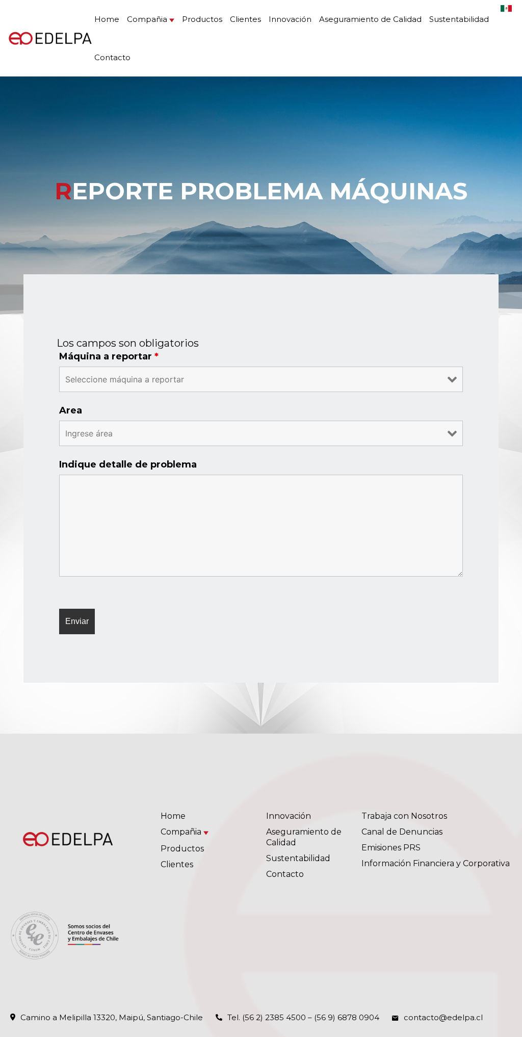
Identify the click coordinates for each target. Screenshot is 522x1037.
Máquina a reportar (109, 356)
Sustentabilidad (459, 19)
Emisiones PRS (391, 847)
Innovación (290, 19)
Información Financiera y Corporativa (435, 863)
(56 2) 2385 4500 (274, 1017)
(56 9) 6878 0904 (346, 1017)
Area (70, 410)
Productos (202, 19)
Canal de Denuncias (401, 832)
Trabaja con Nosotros (404, 816)
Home (106, 19)
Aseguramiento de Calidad (370, 19)
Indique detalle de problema (128, 464)
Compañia (147, 19)
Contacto (112, 57)
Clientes (245, 19)
